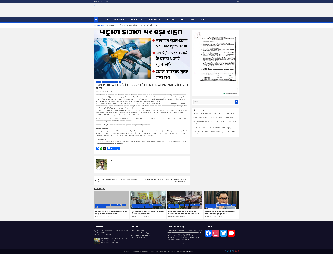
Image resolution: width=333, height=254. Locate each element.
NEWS (173, 19)
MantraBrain (189, 251)
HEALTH (165, 19)
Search (236, 102)
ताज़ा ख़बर (123, 204)
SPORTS (142, 19)
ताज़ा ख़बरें (139, 207)
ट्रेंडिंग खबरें (116, 82)
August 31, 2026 (101, 216)
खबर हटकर (110, 82)
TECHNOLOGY (183, 19)
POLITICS (193, 19)
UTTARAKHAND (105, 19)
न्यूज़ (96, 207)
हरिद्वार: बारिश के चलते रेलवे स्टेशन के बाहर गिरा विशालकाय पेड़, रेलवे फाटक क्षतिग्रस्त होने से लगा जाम (184, 213)
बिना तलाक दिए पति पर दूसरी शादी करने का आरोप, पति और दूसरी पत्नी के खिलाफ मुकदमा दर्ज (214, 113)
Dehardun (134, 204)
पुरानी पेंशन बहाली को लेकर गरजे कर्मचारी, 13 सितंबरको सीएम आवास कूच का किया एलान (213, 117)
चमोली (161, 204)
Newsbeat (104, 82)
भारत (120, 82)
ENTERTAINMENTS (154, 19)
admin (110, 91)
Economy (98, 82)
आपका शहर (104, 204)
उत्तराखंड (108, 204)
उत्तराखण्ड (182, 204)
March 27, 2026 (101, 91)
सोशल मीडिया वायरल (101, 207)
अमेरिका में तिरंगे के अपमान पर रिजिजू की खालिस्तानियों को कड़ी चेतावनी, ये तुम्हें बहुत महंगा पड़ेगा (215, 128)
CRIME (202, 19)
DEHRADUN (133, 19)
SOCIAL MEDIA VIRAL (120, 19)
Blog (238, 1)
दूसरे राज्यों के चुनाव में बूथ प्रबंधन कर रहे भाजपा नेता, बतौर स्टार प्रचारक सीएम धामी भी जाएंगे (118, 180)
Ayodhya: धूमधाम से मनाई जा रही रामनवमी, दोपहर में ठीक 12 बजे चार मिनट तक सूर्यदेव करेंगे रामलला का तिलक (165, 180)
